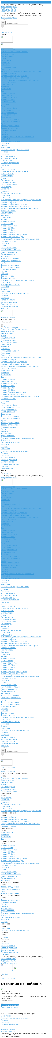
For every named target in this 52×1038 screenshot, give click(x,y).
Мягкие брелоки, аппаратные (14, 234)
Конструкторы (7, 84)
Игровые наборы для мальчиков (15, 78)
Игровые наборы (8, 73)
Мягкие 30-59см (8, 230)
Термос (4, 91)
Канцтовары (6, 60)
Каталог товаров (8, 169)
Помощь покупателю (10, 163)
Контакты (5, 308)
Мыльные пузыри (8, 182)
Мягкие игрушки (8, 93)
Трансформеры (7, 276)
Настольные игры (8, 102)
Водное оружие (8, 180)
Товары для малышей (10, 126)
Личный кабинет (8, 959)
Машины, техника (8, 130)
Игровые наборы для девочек (14, 76)
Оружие (4, 132)
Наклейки (5, 65)
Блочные (5, 86)
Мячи (3, 58)
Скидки (4, 289)
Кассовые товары (8, 82)
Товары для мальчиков (10, 128)
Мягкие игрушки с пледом (12, 237)
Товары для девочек (10, 119)
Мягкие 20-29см (8, 100)
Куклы (3, 123)
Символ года (6, 69)
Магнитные (6, 89)
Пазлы (3, 106)
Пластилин (5, 195)
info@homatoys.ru (9, 7)
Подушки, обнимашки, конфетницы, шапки (20, 239)
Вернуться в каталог (10, 1007)
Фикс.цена (5, 139)
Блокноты (5, 63)
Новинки (5, 104)
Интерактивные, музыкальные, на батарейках (20, 80)
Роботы (4, 134)
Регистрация (6, 32)
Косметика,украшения (11, 121)
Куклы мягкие (7, 95)
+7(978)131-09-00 (8, 961)
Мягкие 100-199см (9, 97)
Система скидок (8, 160)
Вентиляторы (7, 56)
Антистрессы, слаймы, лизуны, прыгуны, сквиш (21, 71)
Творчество (6, 117)
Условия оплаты (8, 156)
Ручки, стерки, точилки (11, 67)
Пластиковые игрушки (11, 110)
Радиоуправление (9, 113)
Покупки (5, 154)
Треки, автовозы (8, 278)
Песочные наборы (9, 108)
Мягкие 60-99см (8, 232)
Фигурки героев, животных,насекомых (17, 137)
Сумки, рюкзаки (8, 115)
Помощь (4, 295)
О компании (6, 1016)
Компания (5, 291)
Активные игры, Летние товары (14, 52)
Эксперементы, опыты (10, 141)
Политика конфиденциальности (15, 150)
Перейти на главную (10, 1005)
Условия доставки (9, 158)
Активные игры (7, 54)
